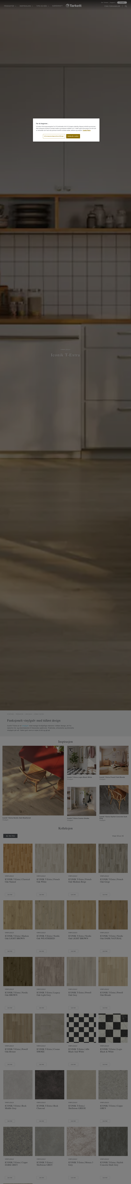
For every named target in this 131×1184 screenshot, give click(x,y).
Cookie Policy (87, 130)
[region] (66, 130)
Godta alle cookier (73, 136)
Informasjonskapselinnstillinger (54, 136)
